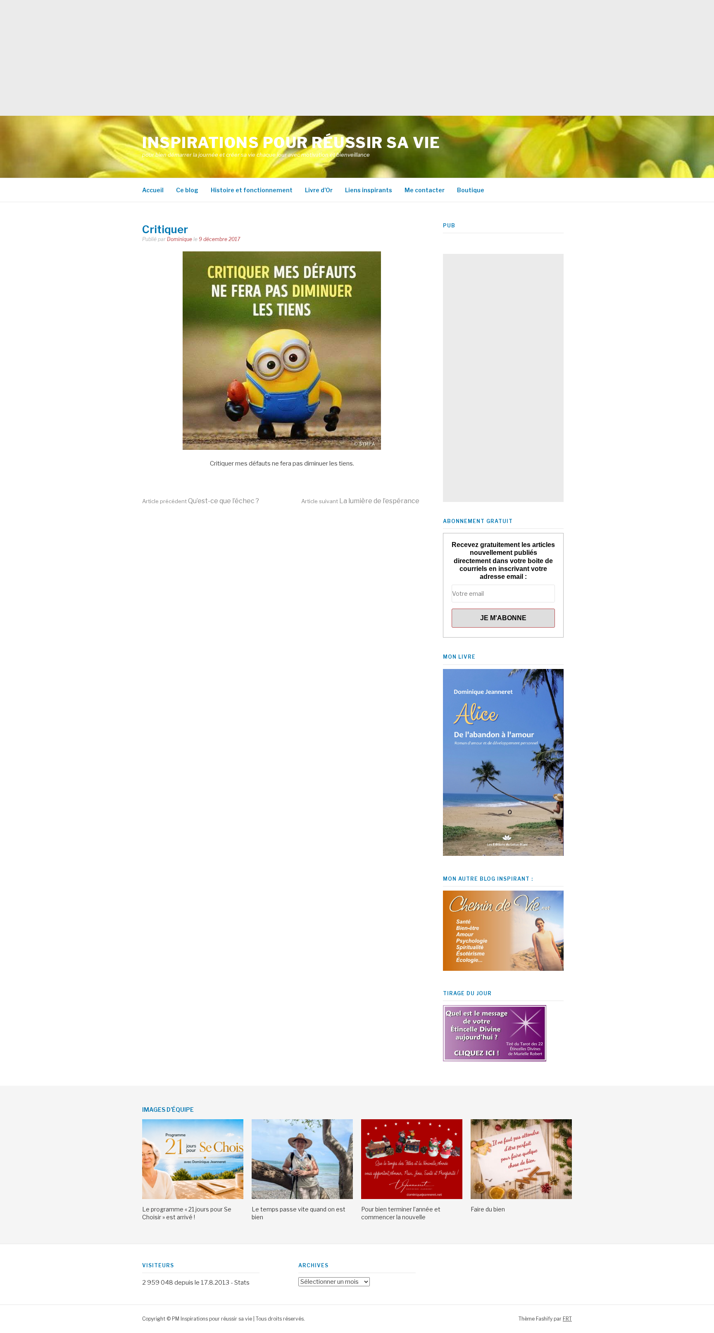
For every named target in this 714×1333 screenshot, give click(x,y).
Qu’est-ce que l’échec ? (200, 501)
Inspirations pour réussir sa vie (291, 143)
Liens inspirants (368, 190)
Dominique (179, 239)
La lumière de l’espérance (360, 501)
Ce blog (187, 190)
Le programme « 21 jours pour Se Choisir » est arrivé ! (186, 1213)
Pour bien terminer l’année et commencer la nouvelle (400, 1213)
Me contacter (425, 190)
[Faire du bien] (521, 1197)
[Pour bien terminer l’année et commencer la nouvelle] (411, 1197)
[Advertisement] (248, 58)
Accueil (153, 190)
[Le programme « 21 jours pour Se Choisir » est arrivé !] (192, 1197)
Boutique (470, 190)
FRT (567, 1319)
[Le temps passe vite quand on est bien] (302, 1197)
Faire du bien (488, 1209)
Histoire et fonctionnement (252, 190)
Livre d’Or (319, 190)
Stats (242, 1282)
